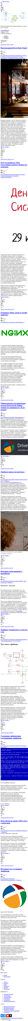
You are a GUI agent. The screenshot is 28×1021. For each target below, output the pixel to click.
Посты (7, 30)
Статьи (3, 30)
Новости (6, 983)
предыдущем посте (14, 482)
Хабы (5, 984)
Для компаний (7, 997)
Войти (5, 975)
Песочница (7, 989)
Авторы (6, 987)
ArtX (2, 44)
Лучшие (6, 38)
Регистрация (7, 976)
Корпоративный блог (9, 1006)
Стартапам (6, 1012)
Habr (9, 1019)
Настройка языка (5, 1018)
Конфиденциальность (9, 1001)
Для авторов (7, 995)
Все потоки (6, 1)
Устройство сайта (8, 994)
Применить (3, 40)
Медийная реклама (9, 1008)
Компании (6, 986)
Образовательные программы (11, 1010)
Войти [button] (2, 9)
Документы (7, 998)
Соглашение (7, 1000)
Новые (2, 32)
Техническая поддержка (16, 1018)
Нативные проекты (9, 1009)
